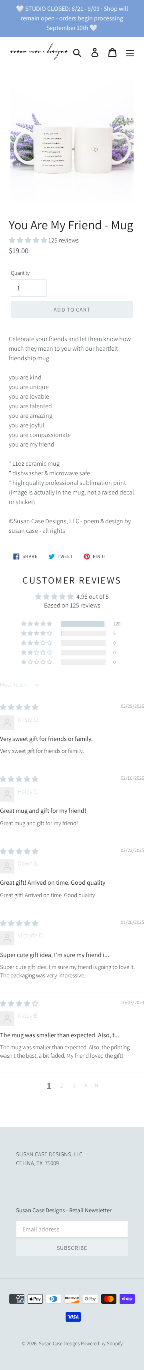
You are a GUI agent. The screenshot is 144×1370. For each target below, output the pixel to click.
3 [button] (74, 1085)
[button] (28, 240)
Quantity (20, 272)
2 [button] (61, 1085)
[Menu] (130, 53)
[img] (19, 707)
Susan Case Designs (59, 1343)
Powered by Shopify (102, 1343)
